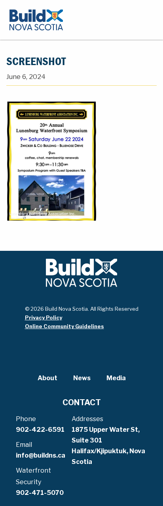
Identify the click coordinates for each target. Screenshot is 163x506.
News (82, 378)
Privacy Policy (43, 317)
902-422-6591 (40, 429)
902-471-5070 (40, 492)
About (47, 378)
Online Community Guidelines (64, 326)
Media (116, 378)
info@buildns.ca (40, 455)
